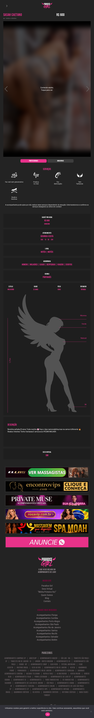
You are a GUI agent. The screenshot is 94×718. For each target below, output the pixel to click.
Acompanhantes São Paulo (47, 624)
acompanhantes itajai (23, 676)
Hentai (72, 667)
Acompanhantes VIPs (39, 689)
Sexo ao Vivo (36, 667)
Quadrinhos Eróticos (21, 692)
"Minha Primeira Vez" (47, 592)
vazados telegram (33, 673)
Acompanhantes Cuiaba (65, 683)
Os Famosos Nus (68, 680)
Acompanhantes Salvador (47, 636)
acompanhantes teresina (25, 686)
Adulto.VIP (32, 658)
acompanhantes (35, 680)
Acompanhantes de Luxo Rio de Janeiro (29, 683)
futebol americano (68, 664)
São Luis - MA (65, 658)
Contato (47, 601)
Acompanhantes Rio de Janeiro (47, 627)
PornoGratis (22, 670)
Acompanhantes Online (46, 686)
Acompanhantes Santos (47, 630)
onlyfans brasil (22, 667)
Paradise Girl (47, 585)
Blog (47, 598)
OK (48, 714)
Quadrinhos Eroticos (50, 692)
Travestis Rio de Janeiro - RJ (21, 661)
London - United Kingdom (44, 661)
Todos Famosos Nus (52, 680)
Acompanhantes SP (22, 689)
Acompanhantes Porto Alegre (47, 621)
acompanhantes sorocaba (64, 670)
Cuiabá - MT (23, 664)
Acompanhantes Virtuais (60, 689)
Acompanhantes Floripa (47, 615)
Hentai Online (75, 673)
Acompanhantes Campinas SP (15, 658)
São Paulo (50, 683)
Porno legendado (41, 676)
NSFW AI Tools (48, 673)
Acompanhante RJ (19, 680)
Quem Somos (47, 595)
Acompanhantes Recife (47, 633)
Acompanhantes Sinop (39, 664)
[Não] (91, 711)
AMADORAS (60, 161)
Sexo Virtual (47, 588)
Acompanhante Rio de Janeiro (40, 670)
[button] (87, 89)
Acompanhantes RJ (63, 661)
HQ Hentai (36, 692)
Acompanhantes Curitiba (47, 618)
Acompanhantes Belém (47, 639)
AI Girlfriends (62, 673)
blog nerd (54, 664)
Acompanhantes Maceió (48, 658)
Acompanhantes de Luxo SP (60, 676)
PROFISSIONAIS (33, 161)
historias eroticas (69, 692)
